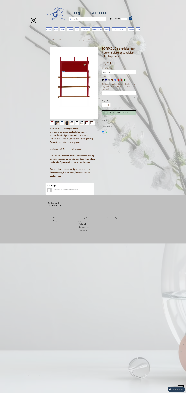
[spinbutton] (106, 105)
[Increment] (108, 105)
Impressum (82, 230)
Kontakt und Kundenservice (54, 204)
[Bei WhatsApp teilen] (106, 132)
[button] (131, 18)
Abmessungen (107, 68)
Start (51, 40)
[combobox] (119, 72)
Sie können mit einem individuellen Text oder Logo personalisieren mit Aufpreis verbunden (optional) (118, 86)
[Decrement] (103, 105)
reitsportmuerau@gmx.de (111, 217)
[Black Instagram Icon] (33, 20)
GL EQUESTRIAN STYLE (88, 13)
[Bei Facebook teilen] (103, 132)
